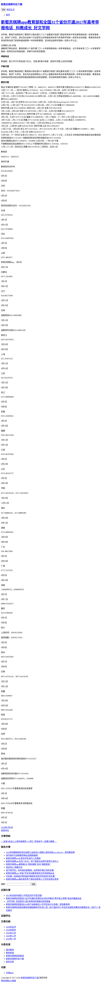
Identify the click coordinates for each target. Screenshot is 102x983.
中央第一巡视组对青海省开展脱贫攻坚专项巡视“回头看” (30, 876)
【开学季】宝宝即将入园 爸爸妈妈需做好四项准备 (28, 901)
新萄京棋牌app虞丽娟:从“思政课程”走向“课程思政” (28, 864)
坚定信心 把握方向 (14, 867)
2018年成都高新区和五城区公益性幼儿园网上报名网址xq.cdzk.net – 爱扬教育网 (40, 852)
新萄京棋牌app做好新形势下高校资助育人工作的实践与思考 (32, 879)
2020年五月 (11, 927)
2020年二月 (11, 936)
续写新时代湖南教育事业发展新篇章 (22, 855)
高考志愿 (10, 962)
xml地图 (12, 981)
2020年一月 (11, 939)
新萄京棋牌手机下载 (11, 4)
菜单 (3, 10)
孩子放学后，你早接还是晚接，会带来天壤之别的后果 (30, 870)
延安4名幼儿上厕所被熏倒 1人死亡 (17, 841)
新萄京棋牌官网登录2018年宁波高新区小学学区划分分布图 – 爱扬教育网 (38, 904)
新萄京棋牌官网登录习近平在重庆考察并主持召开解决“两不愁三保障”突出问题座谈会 (43, 898)
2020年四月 (11, 930)
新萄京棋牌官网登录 (15, 956)
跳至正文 (11, 10)
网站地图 (5, 981)
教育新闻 (10, 953)
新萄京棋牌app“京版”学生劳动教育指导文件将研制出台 (30, 873)
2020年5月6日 (7, 827)
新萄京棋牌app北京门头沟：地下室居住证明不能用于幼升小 (32, 861)
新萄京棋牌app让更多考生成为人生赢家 (23, 858)
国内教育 (10, 950)
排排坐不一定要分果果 (45, 841)
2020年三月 (11, 933)
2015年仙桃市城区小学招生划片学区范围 (24, 895)
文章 (10, 973)
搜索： (4, 884)
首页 (8, 15)
